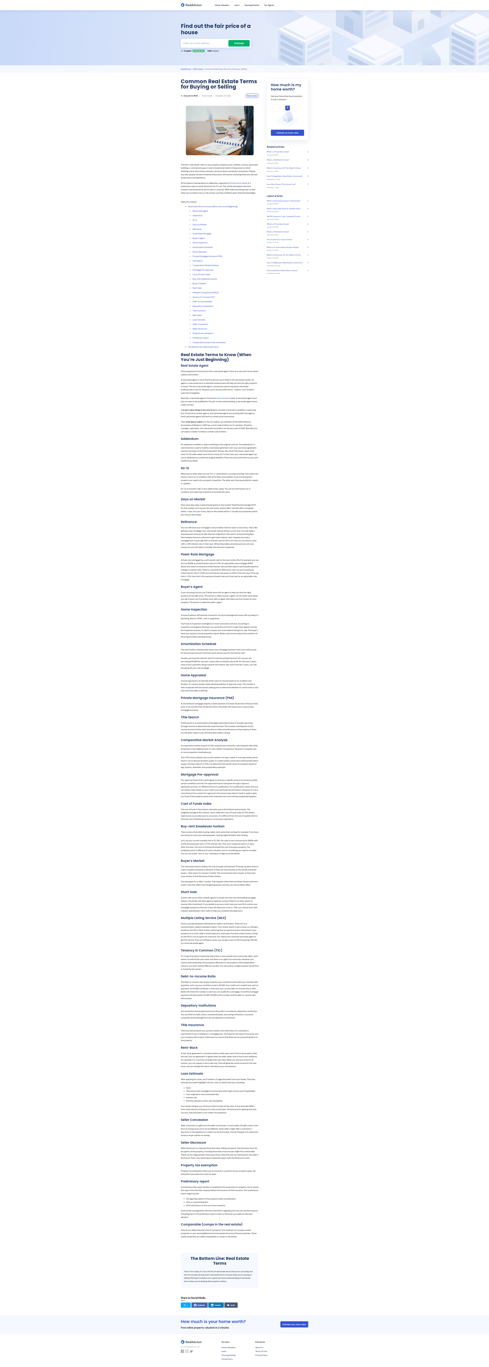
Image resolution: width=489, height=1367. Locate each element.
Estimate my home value (287, 132)
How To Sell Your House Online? (279, 239)
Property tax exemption (203, 333)
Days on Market (200, 224)
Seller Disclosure (200, 328)
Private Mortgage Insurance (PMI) (207, 256)
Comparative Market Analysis (206, 265)
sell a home (222, 398)
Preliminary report (201, 338)
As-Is (195, 220)
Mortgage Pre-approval (203, 270)
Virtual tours (227, 1359)
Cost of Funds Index (201, 274)
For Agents (269, 5)
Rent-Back (197, 315)
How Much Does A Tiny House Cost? (281, 184)
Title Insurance (199, 310)
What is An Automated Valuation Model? (283, 247)
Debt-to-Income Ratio (202, 301)
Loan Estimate (199, 319)
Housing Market (252, 5)
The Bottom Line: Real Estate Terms (203, 347)
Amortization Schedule (203, 247)
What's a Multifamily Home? (278, 160)
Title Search (198, 261)
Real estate (252, 95)
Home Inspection (200, 242)
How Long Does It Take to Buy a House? (282, 270)
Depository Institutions (203, 306)
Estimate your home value (294, 1324)
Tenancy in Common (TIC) (204, 297)
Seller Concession (200, 324)
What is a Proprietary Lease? (278, 152)
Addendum (197, 215)
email (232, 1305)
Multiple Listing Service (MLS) (206, 292)
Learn (237, 5)
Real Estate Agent (200, 211)
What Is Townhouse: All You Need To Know (284, 168)
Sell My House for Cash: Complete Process (283, 216)
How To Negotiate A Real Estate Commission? (285, 176)
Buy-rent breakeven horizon (205, 279)
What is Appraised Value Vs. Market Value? (284, 208)
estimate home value (237, 183)
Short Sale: (197, 288)
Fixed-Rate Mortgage (202, 233)
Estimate (239, 43)
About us (259, 1347)
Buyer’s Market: (200, 283)
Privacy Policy (261, 1355)
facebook (201, 1305)
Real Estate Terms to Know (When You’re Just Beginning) (213, 206)
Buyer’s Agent (199, 238)
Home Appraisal (200, 251)
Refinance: (197, 229)
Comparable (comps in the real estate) (209, 342)
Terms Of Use (261, 1351)
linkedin (217, 1305)
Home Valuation (222, 5)
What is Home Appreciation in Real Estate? (284, 201)
